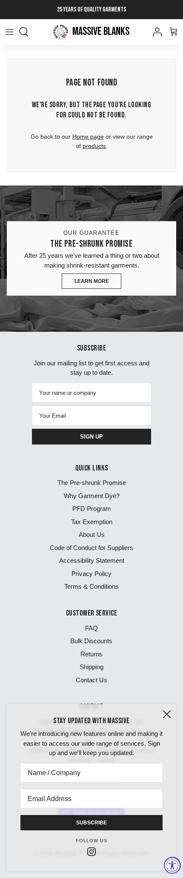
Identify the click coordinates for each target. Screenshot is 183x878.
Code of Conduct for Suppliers (91, 547)
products (94, 146)
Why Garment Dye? (92, 495)
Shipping (91, 666)
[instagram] (91, 851)
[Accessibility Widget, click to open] (172, 865)
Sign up (91, 436)
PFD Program (91, 508)
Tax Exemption (91, 521)
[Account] (155, 32)
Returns (91, 654)
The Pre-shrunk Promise (91, 482)
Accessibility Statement (91, 560)
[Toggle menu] (9, 32)
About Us (92, 534)
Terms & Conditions (91, 586)
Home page (88, 136)
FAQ (91, 628)
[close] (167, 714)
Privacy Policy (91, 573)
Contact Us (91, 680)
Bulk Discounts (91, 640)
